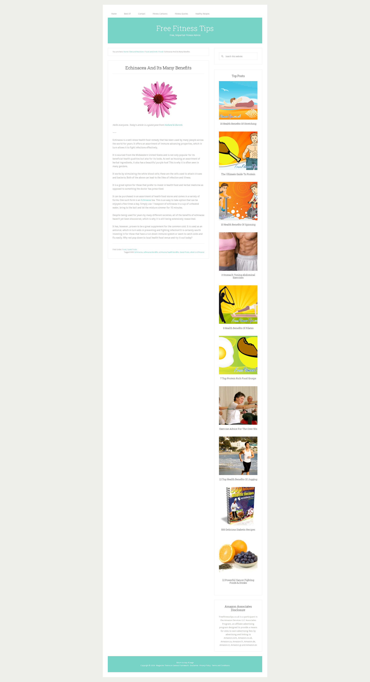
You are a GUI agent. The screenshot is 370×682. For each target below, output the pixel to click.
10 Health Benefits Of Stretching (238, 123)
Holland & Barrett (173, 125)
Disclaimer (194, 666)
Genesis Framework (181, 666)
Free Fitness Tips (185, 28)
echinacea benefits (151, 252)
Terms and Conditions (221, 666)
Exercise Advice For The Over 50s (238, 428)
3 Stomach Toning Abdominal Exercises (238, 276)
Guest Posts (132, 249)
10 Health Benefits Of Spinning (238, 224)
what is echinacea (197, 252)
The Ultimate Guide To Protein (238, 174)
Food (124, 249)
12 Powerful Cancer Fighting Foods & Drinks (238, 581)
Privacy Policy (205, 666)
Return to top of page (185, 663)
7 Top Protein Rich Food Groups (238, 378)
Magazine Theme (163, 666)
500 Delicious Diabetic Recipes (238, 529)
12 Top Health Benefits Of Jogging (238, 479)
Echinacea (146, 200)
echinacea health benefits (169, 252)
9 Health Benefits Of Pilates (238, 328)
